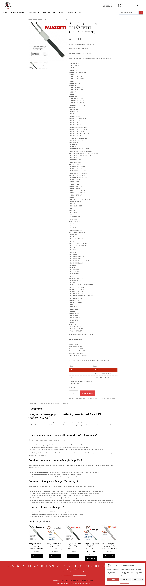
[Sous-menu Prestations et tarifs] (24, 12)
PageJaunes (83, 580)
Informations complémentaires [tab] (50, 403)
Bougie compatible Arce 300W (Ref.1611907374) (55, 546)
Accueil (30, 19)
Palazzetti (112, 398)
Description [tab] (33, 403)
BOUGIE (35, 19)
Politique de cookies (124, 583)
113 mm (87, 398)
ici (111, 360)
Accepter (112, 579)
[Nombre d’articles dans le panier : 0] (141, 5)
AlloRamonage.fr (64, 580)
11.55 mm (40, 19)
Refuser (125, 579)
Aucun (97, 398)
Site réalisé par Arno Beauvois (79, 575)
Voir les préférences (138, 579)
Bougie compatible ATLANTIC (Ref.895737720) (73, 546)
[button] (143, 565)
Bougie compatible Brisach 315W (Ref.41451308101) (109, 546)
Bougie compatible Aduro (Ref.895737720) (36, 546)
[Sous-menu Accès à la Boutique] (80, 12)
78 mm (94, 398)
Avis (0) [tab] (65, 403)
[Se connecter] (138, 5)
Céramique (106, 398)
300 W (91, 398)
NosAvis (78, 580)
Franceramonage (72, 580)
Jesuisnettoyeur (90, 580)
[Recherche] (141, 13)
